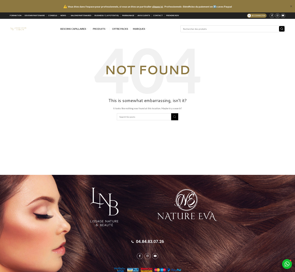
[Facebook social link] (272, 15)
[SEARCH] (282, 29)
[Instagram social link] (277, 15)
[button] (287, 264)
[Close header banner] (291, 6)
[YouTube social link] (283, 15)
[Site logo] (18, 28)
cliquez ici (157, 6)
